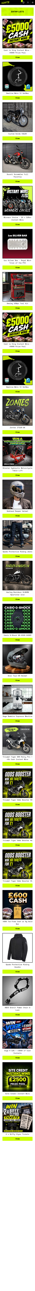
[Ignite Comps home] (5, 2)
